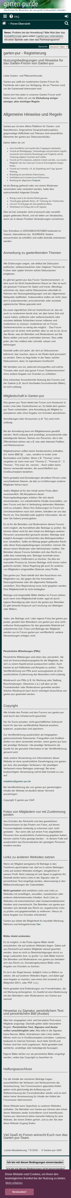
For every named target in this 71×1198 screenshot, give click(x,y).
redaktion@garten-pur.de (17, 781)
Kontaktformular (13, 36)
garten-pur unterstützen (50, 36)
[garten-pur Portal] (4, 24)
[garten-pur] (34, 7)
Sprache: (43, 46)
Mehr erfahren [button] (14, 1182)
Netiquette (36, 180)
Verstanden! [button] (19, 1191)
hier (39, 924)
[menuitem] (14, 17)
